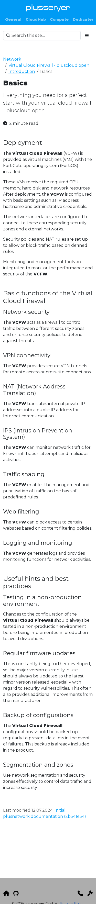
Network (12, 59)
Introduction (21, 71)
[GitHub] (16, 893)
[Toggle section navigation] (87, 35)
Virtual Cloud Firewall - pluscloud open (48, 65)
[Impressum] (90, 893)
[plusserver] (6, 893)
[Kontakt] (80, 893)
